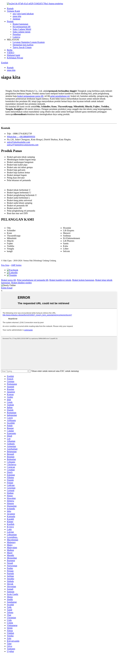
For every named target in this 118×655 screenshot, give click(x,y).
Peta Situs (5, 265)
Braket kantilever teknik (60, 280)
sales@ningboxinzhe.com (18, 142)
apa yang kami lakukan (23, 13)
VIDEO (10, 52)
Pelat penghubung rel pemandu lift (32, 280)
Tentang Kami (13, 11)
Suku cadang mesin (21, 32)
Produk (10, 21)
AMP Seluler (16, 265)
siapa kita (17, 16)
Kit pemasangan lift (21, 26)
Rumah (10, 8)
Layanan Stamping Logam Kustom (29, 42)
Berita (9, 50)
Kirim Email (6, 288)
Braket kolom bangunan (83, 280)
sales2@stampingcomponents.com (22, 144)
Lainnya (16, 37)
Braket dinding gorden (21, 282)
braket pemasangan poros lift (30, 96)
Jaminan (16, 19)
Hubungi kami (13, 55)
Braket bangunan (20, 24)
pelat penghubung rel (60, 96)
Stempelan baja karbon (23, 45)
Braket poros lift (8, 280)
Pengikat (17, 34)
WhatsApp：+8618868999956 (21, 136)
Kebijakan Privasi (15, 58)
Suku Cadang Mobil (22, 29)
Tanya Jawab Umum (22, 47)
